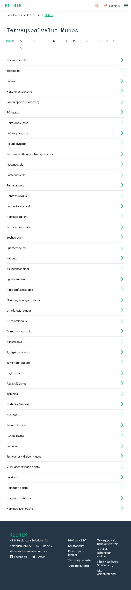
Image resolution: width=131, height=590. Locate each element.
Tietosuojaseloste (79, 560)
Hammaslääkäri (17, 216)
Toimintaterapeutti (18, 362)
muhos (49, 15)
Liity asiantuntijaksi (106, 572)
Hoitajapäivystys (17, 123)
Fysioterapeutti (16, 248)
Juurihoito (13, 477)
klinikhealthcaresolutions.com (28, 551)
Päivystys (13, 112)
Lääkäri (11, 81)
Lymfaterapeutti (17, 279)
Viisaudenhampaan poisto (23, 467)
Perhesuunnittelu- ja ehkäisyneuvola (30, 154)
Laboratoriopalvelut (19, 206)
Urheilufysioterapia (19, 310)
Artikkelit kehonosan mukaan (104, 553)
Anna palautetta (78, 565)
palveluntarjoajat (17, 15)
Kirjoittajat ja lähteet (76, 553)
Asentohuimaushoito (19, 331)
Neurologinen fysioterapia (23, 300)
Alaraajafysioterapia (20, 289)
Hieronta (12, 258)
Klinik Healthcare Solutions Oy (108, 563)
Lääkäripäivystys (18, 133)
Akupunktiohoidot (18, 269)
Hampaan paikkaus (19, 498)
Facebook (20, 557)
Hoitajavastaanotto (19, 91)
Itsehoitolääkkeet (18, 404)
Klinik (13, 5)
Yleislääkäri (14, 70)
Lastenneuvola (16, 175)
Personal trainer (17, 425)
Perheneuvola (15, 185)
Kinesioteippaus (17, 321)
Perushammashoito (19, 227)
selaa (36, 15)
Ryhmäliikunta (16, 435)
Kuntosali (13, 415)
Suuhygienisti (15, 237)
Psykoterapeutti (17, 373)
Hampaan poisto (17, 488)
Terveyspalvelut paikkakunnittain (107, 542)
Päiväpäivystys (16, 143)
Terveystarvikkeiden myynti (24, 456)
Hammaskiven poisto (20, 508)
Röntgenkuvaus (17, 196)
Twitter (41, 557)
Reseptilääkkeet (17, 383)
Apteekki (12, 394)
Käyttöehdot (76, 546)
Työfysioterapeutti (18, 352)
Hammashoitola (17, 60)
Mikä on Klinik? (77, 540)
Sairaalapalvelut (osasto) (23, 102)
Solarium (12, 446)
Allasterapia (14, 342)
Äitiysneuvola (15, 164)
